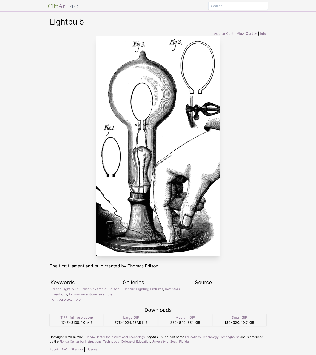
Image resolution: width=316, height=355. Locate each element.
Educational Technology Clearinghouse (212, 337)
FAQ (64, 349)
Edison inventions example (90, 294)
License (91, 349)
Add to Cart (223, 33)
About (54, 349)
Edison (56, 289)
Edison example (93, 289)
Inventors (172, 289)
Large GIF (131, 317)
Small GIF (239, 317)
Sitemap (77, 349)
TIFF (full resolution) (76, 317)
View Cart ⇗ (247, 33)
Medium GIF (185, 317)
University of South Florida (170, 341)
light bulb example (66, 299)
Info (263, 33)
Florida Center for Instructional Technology (115, 337)
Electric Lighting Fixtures (143, 289)
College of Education (135, 341)
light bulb (71, 289)
